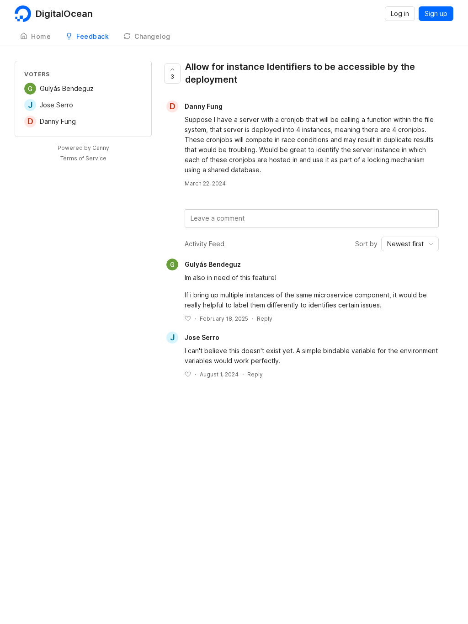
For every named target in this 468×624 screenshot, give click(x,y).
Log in (400, 13)
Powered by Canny (83, 147)
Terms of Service (83, 158)
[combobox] (410, 244)
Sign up (436, 13)
